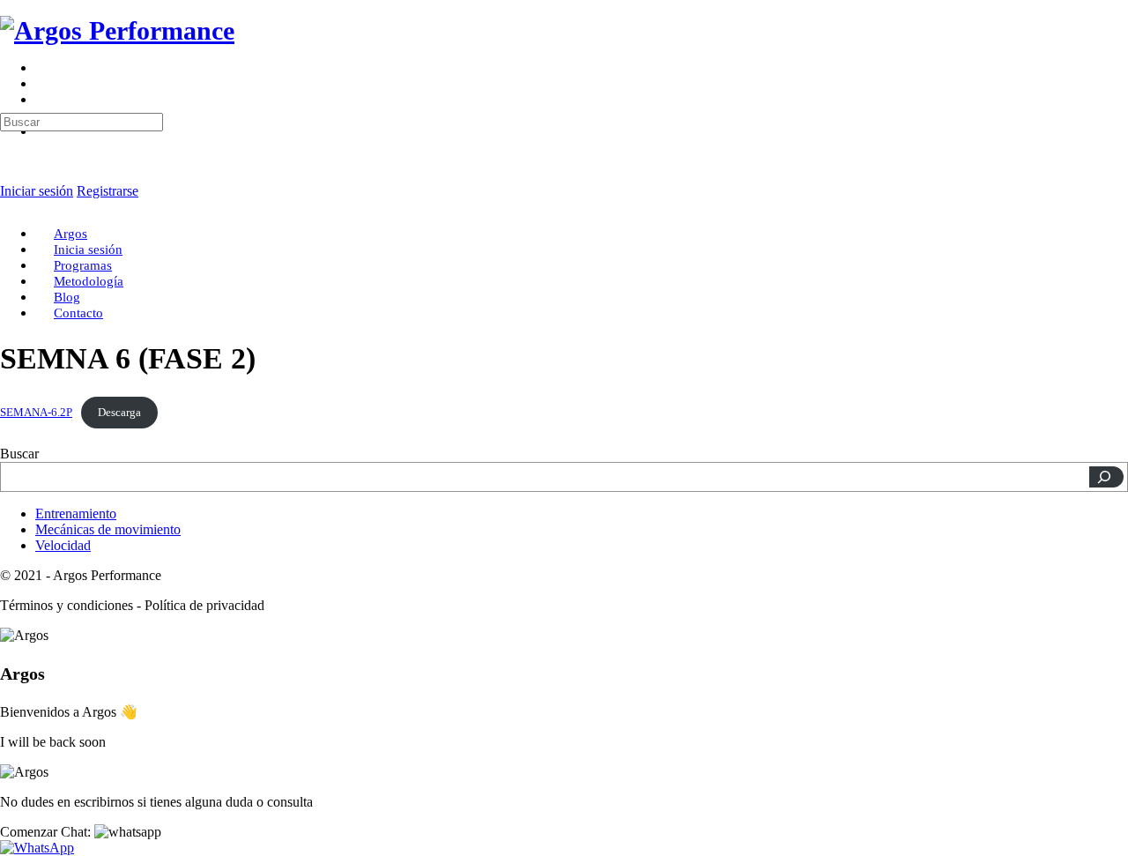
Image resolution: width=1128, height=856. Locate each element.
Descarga (119, 412)
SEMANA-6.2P (36, 412)
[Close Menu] (9, 203)
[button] (80, 831)
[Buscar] (1106, 477)
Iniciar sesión (36, 190)
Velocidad (63, 545)
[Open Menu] (9, 74)
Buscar (19, 453)
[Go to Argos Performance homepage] (117, 30)
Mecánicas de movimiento (108, 529)
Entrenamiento (75, 513)
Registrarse (107, 190)
